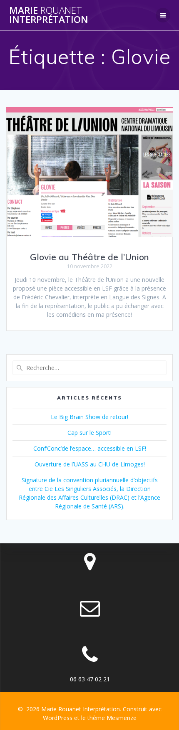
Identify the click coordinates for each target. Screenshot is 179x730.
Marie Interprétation (48, 15)
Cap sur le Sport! (89, 433)
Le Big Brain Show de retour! (89, 417)
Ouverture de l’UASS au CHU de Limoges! (90, 464)
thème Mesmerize (112, 718)
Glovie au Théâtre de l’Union (89, 257)
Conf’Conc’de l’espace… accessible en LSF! (89, 448)
